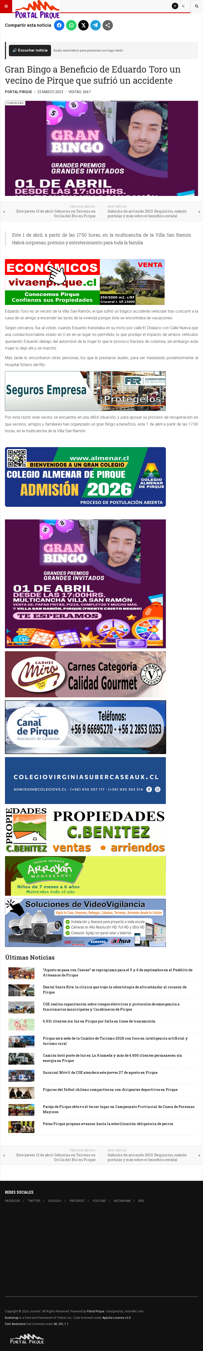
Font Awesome (15, 1324)
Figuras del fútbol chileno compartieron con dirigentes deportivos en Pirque (110, 1089)
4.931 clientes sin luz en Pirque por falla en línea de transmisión (99, 1021)
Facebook (12, 1201)
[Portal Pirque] (37, 6)
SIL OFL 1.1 (61, 1324)
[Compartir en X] (83, 25)
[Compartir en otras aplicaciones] (107, 25)
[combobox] (196, 6)
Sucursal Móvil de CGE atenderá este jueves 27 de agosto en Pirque (100, 1072)
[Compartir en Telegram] (95, 25)
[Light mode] (175, 6)
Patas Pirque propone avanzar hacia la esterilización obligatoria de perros (108, 1123)
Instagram (122, 1201)
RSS (141, 1201)
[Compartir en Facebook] (59, 25)
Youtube (99, 1201)
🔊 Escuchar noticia (30, 50)
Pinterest (77, 1201)
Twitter (34, 1201)
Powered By (27, 1339)
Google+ (55, 1201)
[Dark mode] (183, 6)
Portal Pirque (95, 1311)
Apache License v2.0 (116, 1318)
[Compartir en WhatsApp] (71, 25)
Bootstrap (11, 1318)
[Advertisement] (101, 1249)
